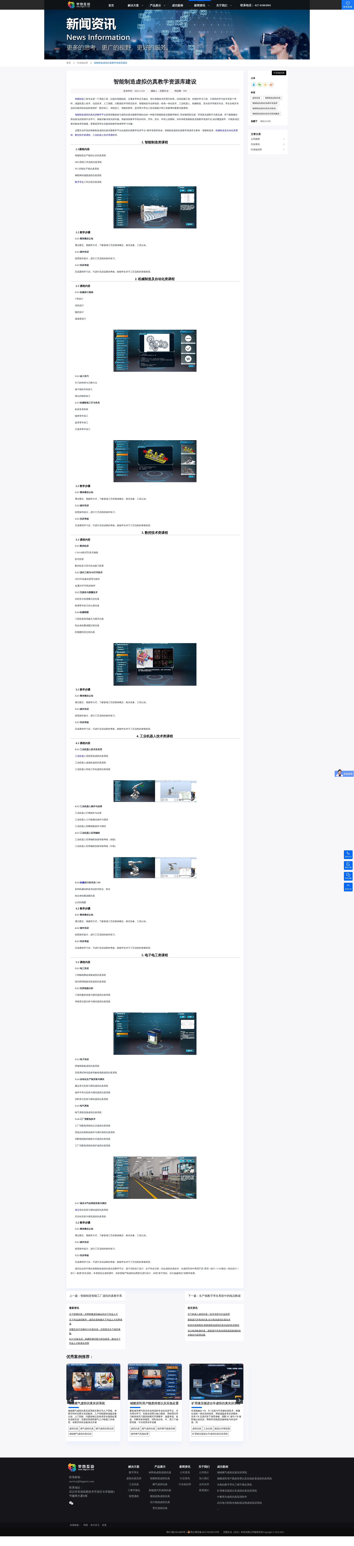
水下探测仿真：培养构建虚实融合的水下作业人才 (93, 1314)
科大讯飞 (95, 1525)
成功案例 (177, 5)
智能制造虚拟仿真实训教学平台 (90, 114)
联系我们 (204, 1490)
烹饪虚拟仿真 (160, 1508)
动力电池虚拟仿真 (160, 1502)
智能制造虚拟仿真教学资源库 (265, 103)
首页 (111, 5)
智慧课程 (134, 1496)
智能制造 (79, 99)
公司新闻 (255, 139)
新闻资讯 (199, 5)
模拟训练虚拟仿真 (160, 1496)
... (218, 1509)
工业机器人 (80, 756)
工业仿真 (134, 1484)
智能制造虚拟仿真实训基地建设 (265, 114)
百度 (104, 1525)
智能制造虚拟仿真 (273, 98)
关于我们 (221, 5)
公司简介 (204, 1472)
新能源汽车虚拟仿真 (160, 1490)
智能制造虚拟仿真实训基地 (264, 108)
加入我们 (204, 1478)
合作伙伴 (204, 1484)
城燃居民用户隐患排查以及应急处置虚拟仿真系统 (244, 1478)
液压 (77, 1210)
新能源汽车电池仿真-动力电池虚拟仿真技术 (209, 1319)
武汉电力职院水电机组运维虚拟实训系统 (239, 1502)
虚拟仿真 (256, 98)
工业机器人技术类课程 (104, 135)
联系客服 (347, 7)
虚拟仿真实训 (133, 1478)
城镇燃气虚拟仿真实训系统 (232, 1472)
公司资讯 (185, 1472)
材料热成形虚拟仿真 (160, 1472)
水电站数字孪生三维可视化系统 (234, 1484)
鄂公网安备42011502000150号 (204, 1532)
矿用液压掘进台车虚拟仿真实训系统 (237, 1490)
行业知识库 (256, 149)
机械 (82, 882)
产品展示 (155, 5)
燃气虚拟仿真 (160, 1484)
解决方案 (133, 5)
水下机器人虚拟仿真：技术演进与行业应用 (209, 1314)
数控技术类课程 (82, 135)
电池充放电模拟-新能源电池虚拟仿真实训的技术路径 (213, 1325)
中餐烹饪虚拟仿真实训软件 (232, 1496)
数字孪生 (79, 182)
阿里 (86, 1525)
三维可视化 (134, 1490)
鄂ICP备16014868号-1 (176, 1532)
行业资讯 (255, 144)
